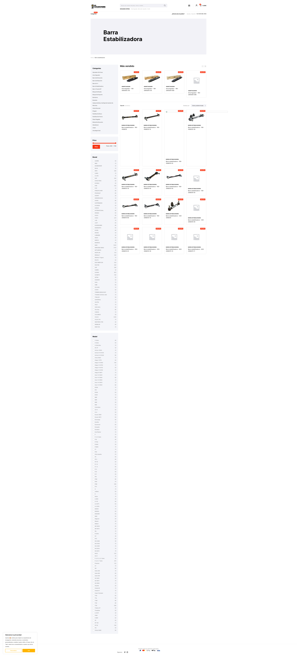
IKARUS (97, 208)
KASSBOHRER (98, 225)
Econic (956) (98, 414)
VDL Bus (97, 309)
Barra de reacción (142, 9)
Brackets (95, 100)
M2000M (97, 513)
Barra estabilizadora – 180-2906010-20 (174, 162)
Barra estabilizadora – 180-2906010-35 (129, 187)
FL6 (96, 471)
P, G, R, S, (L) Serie (99, 558)
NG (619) (97, 548)
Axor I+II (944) (98, 377)
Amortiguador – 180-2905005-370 (128, 89)
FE (95, 456)
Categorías (94, 13)
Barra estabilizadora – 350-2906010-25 (130, 250)
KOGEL (96, 230)
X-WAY (96, 618)
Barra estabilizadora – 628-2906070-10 (174, 250)
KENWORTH (98, 227)
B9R (96, 402)
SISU (96, 282)
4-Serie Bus (98, 345)
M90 (96, 516)
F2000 (96, 444)
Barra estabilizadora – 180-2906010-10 (152, 128)
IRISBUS (97, 213)
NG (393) (97, 543)
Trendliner (97, 610)
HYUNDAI (97, 205)
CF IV (96, 409)
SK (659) (97, 583)
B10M (96, 387)
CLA (96, 412)
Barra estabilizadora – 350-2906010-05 (196, 221)
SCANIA (97, 272)
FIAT (96, 188)
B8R (96, 399)
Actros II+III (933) (99, 352)
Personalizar (13, 650)
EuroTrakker (98, 432)
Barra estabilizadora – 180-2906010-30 (196, 128)
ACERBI (97, 161)
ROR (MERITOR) (99, 262)
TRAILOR (97, 297)
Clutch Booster (96, 108)
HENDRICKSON (99, 198)
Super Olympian (99, 593)
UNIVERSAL (98, 299)
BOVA (96, 168)
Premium (97, 563)
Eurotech (97, 429)
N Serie (97, 533)
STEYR (96, 289)
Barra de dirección (97, 78)
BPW (96, 170)
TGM (96, 600)
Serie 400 (97, 573)
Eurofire (97, 422)
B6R (96, 397)
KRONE (97, 232)
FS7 (96, 486)
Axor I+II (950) (98, 380)
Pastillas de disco (97, 113)
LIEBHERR (97, 235)
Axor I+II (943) (98, 375)
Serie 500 (97, 575)
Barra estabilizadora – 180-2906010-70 (152, 216)
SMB (96, 284)
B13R (96, 394)
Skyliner (97, 585)
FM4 (96, 479)
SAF (96, 267)
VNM (96, 615)
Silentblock (96, 125)
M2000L (97, 511)
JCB (96, 220)
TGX (96, 605)
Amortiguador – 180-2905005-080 (194, 93)
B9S (96, 404)
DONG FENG (98, 180)
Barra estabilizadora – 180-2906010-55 (196, 191)
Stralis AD (97, 588)
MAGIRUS (97, 242)
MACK (96, 237)
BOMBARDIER (98, 165)
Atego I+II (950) (99, 362)
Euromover (97, 424)
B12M (96, 392)
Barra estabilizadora (98, 86)
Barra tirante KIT (97, 89)
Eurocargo (97, 419)
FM (95, 476)
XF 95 (96, 625)
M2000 (97, 508)
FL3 (96, 469)
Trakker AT (97, 608)
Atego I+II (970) (99, 365)
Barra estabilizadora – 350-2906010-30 (152, 250)
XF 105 (96, 622)
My (95, 531)
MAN (96, 245)
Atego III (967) (98, 372)
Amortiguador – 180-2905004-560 (172, 89)
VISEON (97, 312)
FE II (96, 459)
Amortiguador (134, 9)
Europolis (97, 427)
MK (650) (97, 526)
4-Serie (97, 342)
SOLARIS (97, 287)
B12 (96, 390)
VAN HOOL (97, 307)
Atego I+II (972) (99, 367)
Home (92, 57)
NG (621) (97, 551)
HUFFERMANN (98, 203)
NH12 (96, 553)
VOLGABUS (98, 314)
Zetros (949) (98, 630)
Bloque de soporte (97, 94)
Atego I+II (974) (99, 370)
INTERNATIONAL (99, 210)
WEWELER (97, 324)
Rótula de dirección (98, 122)
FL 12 (96, 466)
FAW (96, 185)
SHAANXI (97, 279)
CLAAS (96, 175)
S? (95, 565)
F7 (95, 449)
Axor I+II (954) (98, 385)
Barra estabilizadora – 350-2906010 (174, 216)
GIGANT (97, 195)
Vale (29, 650)
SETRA (96, 277)
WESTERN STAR (99, 322)
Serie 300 (97, 570)
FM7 (96, 481)
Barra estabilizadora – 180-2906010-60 (129, 216)
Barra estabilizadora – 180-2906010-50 (174, 187)
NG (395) (97, 546)
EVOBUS (97, 183)
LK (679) (97, 506)
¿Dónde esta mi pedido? (178, 13)
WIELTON (97, 327)
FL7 (96, 474)
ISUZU (96, 215)
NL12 (96, 556)
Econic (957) (98, 417)
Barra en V (95, 83)
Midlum (97, 523)
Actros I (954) (98, 350)
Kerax (96, 496)
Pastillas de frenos (98, 116)
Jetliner (97, 491)
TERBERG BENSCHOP (100, 292)
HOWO (96, 200)
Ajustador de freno (98, 72)
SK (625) (97, 578)
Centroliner (97, 407)
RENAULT (97, 255)
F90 (96, 451)
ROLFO (97, 260)
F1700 (96, 442)
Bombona (95, 97)
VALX (96, 304)
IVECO (96, 218)
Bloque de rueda (97, 91)
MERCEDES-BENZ (99, 247)
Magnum (97, 518)
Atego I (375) (98, 360)
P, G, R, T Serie (98, 561)
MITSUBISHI (98, 250)
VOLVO (97, 317)
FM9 (96, 484)
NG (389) (97, 541)
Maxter (96, 521)
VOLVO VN (97, 319)
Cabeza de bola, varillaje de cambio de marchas (103, 104)
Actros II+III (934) (99, 355)
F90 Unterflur (98, 454)
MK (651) (97, 528)
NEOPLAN (97, 252)
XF (95, 620)
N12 (96, 538)
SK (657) (97, 580)
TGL (96, 598)
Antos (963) (98, 357)
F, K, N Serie (98, 437)
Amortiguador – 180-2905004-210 (150, 89)
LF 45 (96, 501)
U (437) (97, 613)
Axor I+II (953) (98, 382)
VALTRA (97, 302)
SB (95, 568)
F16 (96, 439)
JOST (96, 222)
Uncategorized (96, 130)
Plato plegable (96, 119)
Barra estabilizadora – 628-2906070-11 (196, 250)
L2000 (96, 499)
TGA (96, 595)
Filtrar (96, 146)
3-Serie (97, 340)
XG (95, 627)
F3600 (96, 447)
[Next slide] (205, 66)
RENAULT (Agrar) (99, 257)
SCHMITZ (97, 275)
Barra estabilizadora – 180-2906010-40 (152, 187)
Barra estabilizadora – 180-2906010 (129, 128)
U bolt (148, 9)
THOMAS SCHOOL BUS (101, 294)
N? (95, 536)
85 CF (96, 347)
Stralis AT (97, 590)
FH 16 (96, 461)
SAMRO (97, 270)
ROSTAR (97, 265)
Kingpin (95, 111)
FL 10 (96, 464)
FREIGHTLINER (98, 190)
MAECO (97, 240)
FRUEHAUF (97, 193)
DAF (96, 178)
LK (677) (97, 504)
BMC (96, 163)
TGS (96, 603)
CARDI (96, 173)
